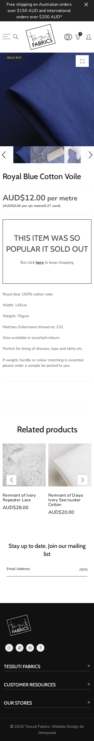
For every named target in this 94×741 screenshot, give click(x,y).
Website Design (65, 726)
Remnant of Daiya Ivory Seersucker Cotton (65, 500)
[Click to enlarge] (82, 61)
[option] (47, 99)
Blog (20, 648)
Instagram (9, 648)
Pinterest (30, 648)
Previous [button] (3, 154)
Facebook (40, 648)
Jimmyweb (47, 732)
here (40, 262)
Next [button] (90, 154)
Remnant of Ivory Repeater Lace (19, 497)
